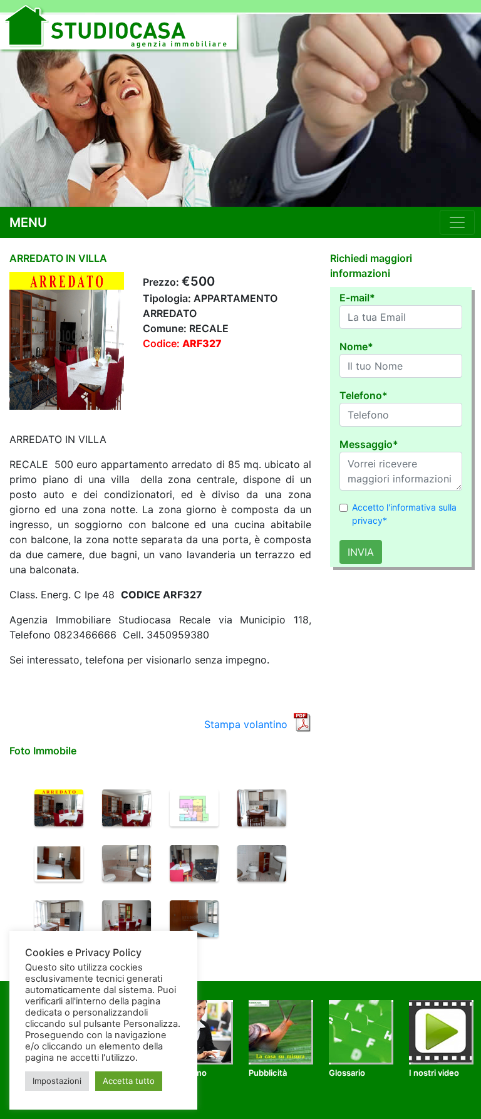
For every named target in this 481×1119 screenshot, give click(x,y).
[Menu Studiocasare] (457, 222)
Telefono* (363, 395)
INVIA (361, 552)
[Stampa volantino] (301, 721)
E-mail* (357, 297)
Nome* (356, 346)
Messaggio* (368, 444)
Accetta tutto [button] (129, 1081)
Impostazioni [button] (57, 1081)
